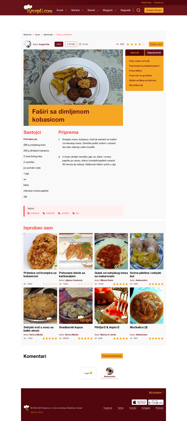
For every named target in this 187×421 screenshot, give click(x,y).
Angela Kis (44, 44)
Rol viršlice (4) (136, 85)
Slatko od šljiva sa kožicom (142, 80)
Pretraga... (138, 10)
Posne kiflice (135, 70)
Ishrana (75, 10)
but (77, 213)
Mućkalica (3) (146, 314)
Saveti (91, 10)
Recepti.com (38, 9)
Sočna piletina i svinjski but (146, 259)
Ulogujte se (158, 3)
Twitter (121, 408)
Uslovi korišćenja (59, 408)
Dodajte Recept (154, 10)
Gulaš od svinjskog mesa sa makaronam (111, 259)
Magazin (108, 10)
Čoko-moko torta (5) (139, 61)
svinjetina (50, 213)
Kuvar (60, 10)
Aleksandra (109, 376)
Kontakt (79, 408)
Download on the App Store (139, 402)
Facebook (108, 408)
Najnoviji (135, 52)
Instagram (146, 408)
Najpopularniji (154, 52)
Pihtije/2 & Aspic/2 (111, 314)
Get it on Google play (155, 402)
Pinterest (159, 408)
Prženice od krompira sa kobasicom (40, 259)
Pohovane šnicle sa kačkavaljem (76, 259)
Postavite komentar (112, 356)
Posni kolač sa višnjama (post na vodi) (144, 66)
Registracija (146, 3)
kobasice (35, 213)
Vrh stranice (155, 392)
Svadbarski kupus (76, 314)
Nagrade (126, 10)
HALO (40, 412)
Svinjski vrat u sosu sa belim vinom (40, 314)
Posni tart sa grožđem (140, 75)
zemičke (65, 213)
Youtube (132, 408)
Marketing (71, 408)
